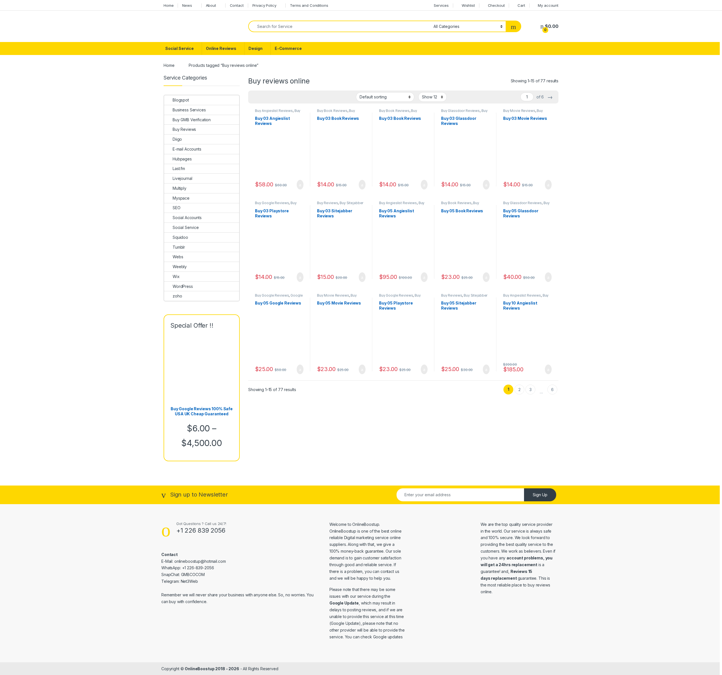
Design (255, 48)
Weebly (180, 266)
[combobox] (339, 26)
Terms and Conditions (309, 5)
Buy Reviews (327, 203)
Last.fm (179, 168)
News (187, 5)
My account (548, 5)
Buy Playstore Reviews (276, 205)
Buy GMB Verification (192, 119)
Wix (176, 276)
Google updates (388, 636)
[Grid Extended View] (264, 97)
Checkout (496, 5)
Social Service (179, 48)
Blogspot (181, 100)
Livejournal (182, 178)
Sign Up (540, 494)
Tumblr (179, 247)
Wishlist (468, 5)
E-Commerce (288, 48)
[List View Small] (280, 97)
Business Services (189, 109)
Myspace (181, 198)
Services (441, 5)
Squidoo (180, 237)
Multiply (179, 188)
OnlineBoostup (365, 524)
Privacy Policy (264, 5)
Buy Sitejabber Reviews (340, 205)
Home (168, 5)
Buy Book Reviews (332, 111)
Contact (237, 5)
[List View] (272, 97)
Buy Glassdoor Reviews (460, 111)
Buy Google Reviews (272, 203)
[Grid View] (256, 97)
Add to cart (299, 184)
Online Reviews (221, 48)
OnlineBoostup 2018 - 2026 (212, 668)
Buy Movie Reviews (519, 111)
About (211, 5)
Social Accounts (187, 217)
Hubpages (182, 158)
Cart (521, 5)
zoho (177, 296)
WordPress (183, 286)
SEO (176, 207)
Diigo (177, 139)
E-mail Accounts (187, 149)
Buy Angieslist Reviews (274, 111)
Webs (178, 256)
